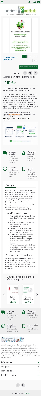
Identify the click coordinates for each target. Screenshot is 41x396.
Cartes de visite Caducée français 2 (13, 299)
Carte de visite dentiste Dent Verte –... (28, 299)
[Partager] (25, 73)
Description (10, 185)
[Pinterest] (36, 73)
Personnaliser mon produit (28, 67)
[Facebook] (18, 385)
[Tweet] (30, 73)
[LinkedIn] (23, 385)
